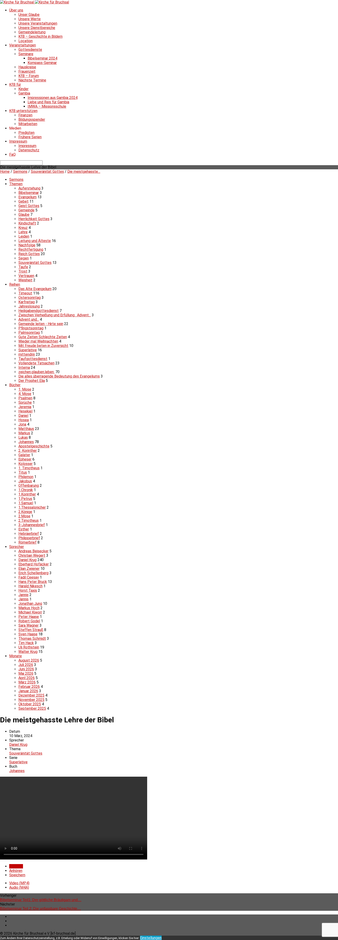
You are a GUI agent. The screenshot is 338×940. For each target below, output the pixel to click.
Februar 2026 (29, 686)
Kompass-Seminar (42, 63)
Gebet (23, 201)
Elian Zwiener (29, 568)
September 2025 (32, 708)
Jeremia (24, 407)
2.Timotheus (28, 520)
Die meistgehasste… (83, 171)
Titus (22, 472)
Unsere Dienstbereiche (36, 28)
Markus (24, 433)
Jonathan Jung (30, 603)
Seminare (25, 54)
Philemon (25, 477)
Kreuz (23, 227)
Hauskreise (27, 67)
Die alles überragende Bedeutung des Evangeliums (59, 376)
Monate (15, 656)
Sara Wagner (28, 625)
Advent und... (28, 319)
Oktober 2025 (29, 704)
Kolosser (25, 463)
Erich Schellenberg (33, 573)
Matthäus (26, 429)
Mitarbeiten (27, 124)
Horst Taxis (27, 590)
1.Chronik (25, 490)
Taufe (23, 267)
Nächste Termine (32, 80)
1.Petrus (25, 498)
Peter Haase (28, 616)
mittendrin (26, 354)
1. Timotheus (29, 468)
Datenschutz (28, 150)
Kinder (23, 89)
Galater (24, 455)
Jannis (23, 595)
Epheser (25, 459)
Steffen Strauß (30, 630)
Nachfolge (26, 245)
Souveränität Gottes (47, 171)
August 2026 (28, 660)
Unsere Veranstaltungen (37, 23)
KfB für (15, 84)
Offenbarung (28, 485)
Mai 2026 (25, 673)
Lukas (23, 437)
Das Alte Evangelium (35, 289)
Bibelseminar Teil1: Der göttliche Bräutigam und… (40, 900)
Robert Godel (29, 621)
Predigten (26, 132)
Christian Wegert (31, 555)
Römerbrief (27, 542)
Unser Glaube (29, 14)
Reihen (14, 284)
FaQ (12, 154)
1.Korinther (27, 494)
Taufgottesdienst (32, 359)
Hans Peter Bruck (32, 582)
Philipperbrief (29, 538)
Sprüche (25, 402)
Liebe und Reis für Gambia (48, 102)
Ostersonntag (29, 297)
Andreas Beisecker (33, 551)
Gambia (24, 93)
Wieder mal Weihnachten (38, 341)
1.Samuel (25, 503)
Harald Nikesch (30, 586)
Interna (24, 367)
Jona (22, 424)
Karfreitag (26, 302)
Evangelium (27, 197)
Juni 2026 (26, 669)
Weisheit (25, 280)
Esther (23, 529)
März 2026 (27, 682)
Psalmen (25, 398)
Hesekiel (25, 411)
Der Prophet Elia (31, 380)
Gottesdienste (30, 49)
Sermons (20, 171)
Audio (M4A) (19, 887)
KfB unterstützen (23, 111)
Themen (16, 184)
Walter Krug (27, 651)
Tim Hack (26, 643)
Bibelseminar (28, 192)
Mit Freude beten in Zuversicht (43, 345)
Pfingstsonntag (30, 328)
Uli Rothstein (28, 647)
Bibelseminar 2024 (42, 58)
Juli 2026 (25, 665)
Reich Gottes (29, 254)
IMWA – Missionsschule (47, 106)
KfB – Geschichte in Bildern (40, 36)
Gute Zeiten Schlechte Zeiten (42, 337)
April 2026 (26, 678)
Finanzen (25, 115)
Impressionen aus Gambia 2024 (52, 97)
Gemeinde (26, 210)
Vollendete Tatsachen (36, 363)
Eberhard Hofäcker (33, 564)
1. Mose (24, 389)
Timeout (25, 293)
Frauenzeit (26, 71)
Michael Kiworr (30, 612)
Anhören (15, 870)
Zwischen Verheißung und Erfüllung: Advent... (54, 315)
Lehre (23, 232)
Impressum (18, 141)
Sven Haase (27, 634)
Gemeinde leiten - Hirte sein (40, 324)
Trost (22, 271)
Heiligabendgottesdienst (38, 311)
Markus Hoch (29, 608)
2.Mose (24, 516)
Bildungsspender (31, 119)
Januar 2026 (28, 691)
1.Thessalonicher (32, 507)
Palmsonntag (29, 332)
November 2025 (31, 700)
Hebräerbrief (28, 533)
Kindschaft (27, 223)
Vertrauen (26, 276)
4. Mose (24, 394)
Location (25, 41)
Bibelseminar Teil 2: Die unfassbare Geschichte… (40, 909)
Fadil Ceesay (28, 577)
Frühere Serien (30, 137)
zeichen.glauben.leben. (36, 372)
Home (5, 171)
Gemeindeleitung (32, 32)
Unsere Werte (29, 19)
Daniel (23, 415)
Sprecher (16, 547)
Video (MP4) (19, 883)
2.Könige (25, 512)
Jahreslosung (29, 306)
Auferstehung (29, 188)
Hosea (23, 420)
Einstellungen (151, 938)
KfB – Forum (28, 76)
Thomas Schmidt (32, 638)
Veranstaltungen (22, 45)
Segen (23, 258)
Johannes (26, 442)
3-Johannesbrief (31, 525)
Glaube (23, 214)
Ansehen (16, 866)
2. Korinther (27, 450)
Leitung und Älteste (34, 241)
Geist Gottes (28, 206)
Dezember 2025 (31, 695)
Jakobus (25, 481)
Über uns (16, 10)
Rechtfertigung (30, 249)
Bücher (14, 385)
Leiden (23, 236)
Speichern (17, 875)
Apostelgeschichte (33, 446)
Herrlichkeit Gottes (33, 219)
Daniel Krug (27, 560)
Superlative (27, 350)
